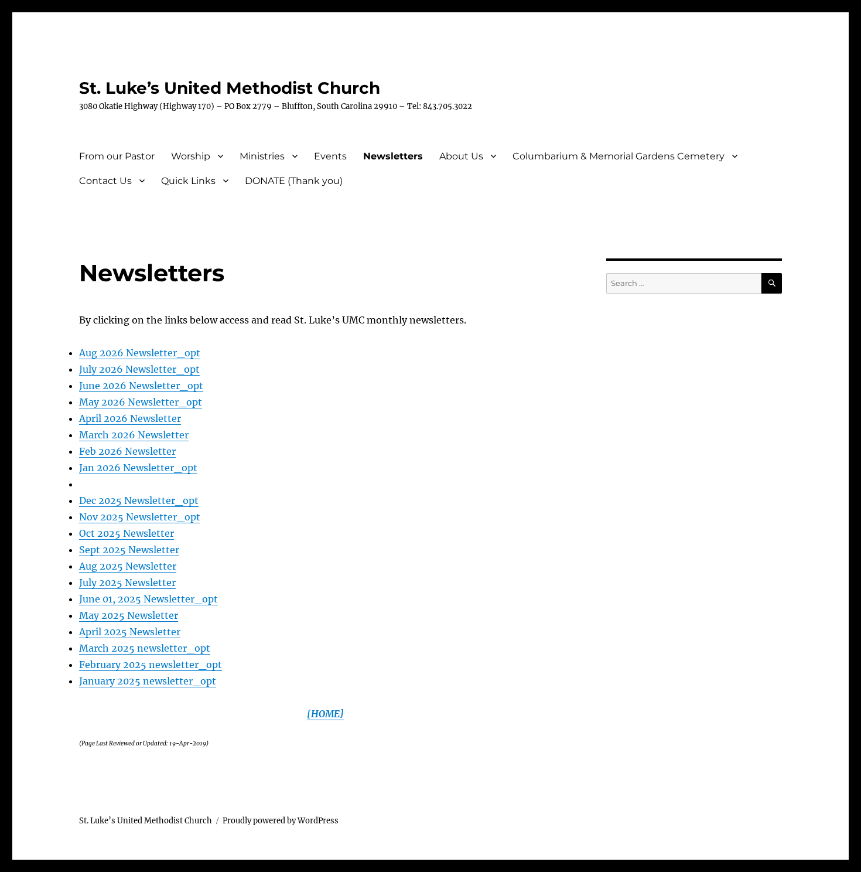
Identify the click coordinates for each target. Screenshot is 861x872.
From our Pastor (117, 156)
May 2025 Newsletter (128, 615)
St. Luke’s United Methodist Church (229, 88)
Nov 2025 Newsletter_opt (139, 517)
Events (330, 156)
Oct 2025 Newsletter (126, 533)
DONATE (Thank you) (294, 180)
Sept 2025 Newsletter (129, 550)
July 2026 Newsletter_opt (139, 369)
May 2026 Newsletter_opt (140, 402)
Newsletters (393, 156)
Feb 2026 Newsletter (127, 451)
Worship (190, 156)
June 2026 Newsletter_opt (141, 385)
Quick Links (188, 180)
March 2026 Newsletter (134, 435)
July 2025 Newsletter (127, 582)
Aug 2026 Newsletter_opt (139, 353)
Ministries (262, 156)
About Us (461, 156)
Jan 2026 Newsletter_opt (138, 468)
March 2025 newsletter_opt (144, 648)
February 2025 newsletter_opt (150, 664)
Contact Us (105, 180)
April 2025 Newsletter (129, 632)
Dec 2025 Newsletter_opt (139, 500)
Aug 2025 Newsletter (127, 566)
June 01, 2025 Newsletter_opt (148, 599)
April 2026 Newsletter (130, 418)
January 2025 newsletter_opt (147, 681)
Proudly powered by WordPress (281, 821)
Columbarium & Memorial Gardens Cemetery (618, 156)
